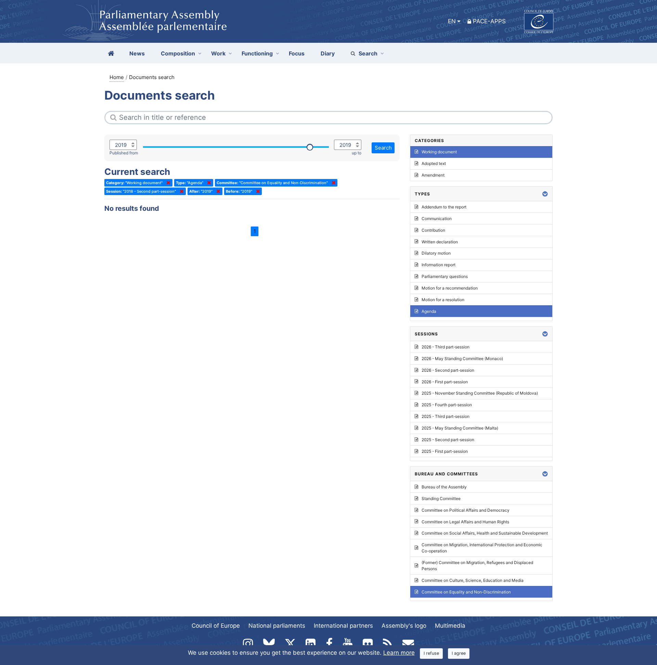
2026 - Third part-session (445, 346)
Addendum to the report (444, 206)
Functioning (257, 53)
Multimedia (450, 625)
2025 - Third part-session (445, 416)
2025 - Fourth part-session (447, 404)
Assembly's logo (404, 625)
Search (368, 53)
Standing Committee (441, 498)
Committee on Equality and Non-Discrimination (466, 591)
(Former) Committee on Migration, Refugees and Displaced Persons (477, 565)
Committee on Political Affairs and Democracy (466, 510)
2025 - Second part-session (448, 439)
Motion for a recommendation (450, 288)
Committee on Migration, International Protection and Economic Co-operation (482, 547)
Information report (438, 264)
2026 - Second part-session (448, 370)
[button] (545, 194)
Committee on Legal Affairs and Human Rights (465, 521)
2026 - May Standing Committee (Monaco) (462, 358)
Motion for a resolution (443, 299)
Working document (439, 151)
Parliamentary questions (445, 276)
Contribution (433, 230)
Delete (167, 182)
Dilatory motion (436, 253)
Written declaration (440, 241)
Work (218, 53)
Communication (437, 218)
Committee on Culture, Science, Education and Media (473, 580)
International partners (343, 625)
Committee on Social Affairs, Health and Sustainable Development (485, 533)
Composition (178, 53)
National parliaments (276, 625)
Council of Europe (216, 625)
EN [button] (452, 21)
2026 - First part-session (445, 381)
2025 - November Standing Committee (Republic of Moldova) (480, 393)
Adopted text (434, 163)
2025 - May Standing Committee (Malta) (460, 428)
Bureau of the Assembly (444, 486)
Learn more (399, 652)
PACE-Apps (489, 21)
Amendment (433, 175)
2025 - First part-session (445, 451)
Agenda (429, 311)
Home (117, 77)
